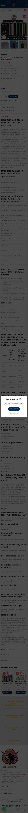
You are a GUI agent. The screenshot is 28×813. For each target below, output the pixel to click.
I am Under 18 (14, 413)
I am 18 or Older (14, 409)
